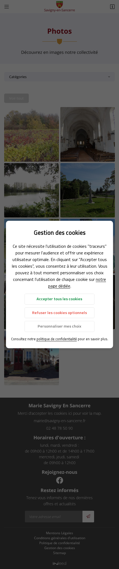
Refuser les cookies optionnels (59, 313)
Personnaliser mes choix (59, 326)
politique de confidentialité (57, 339)
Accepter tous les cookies (59, 299)
